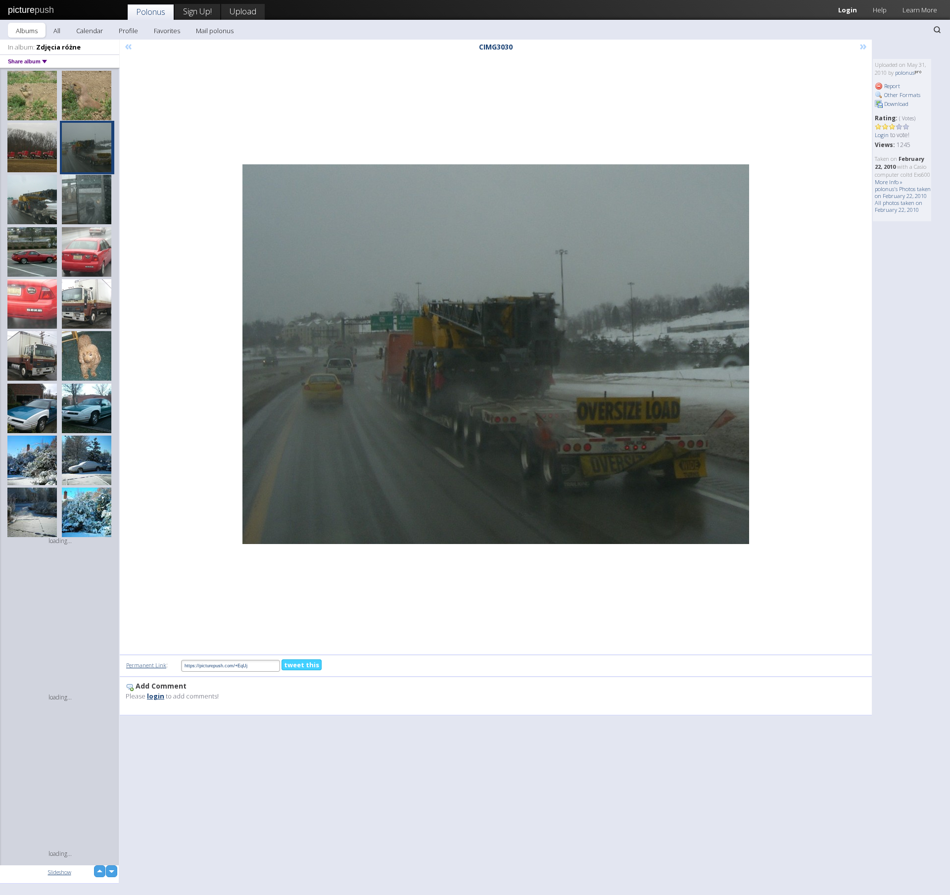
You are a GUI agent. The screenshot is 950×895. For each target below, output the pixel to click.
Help (880, 9)
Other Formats (901, 95)
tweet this (301, 664)
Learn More (919, 9)
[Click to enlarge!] (495, 354)
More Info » (888, 182)
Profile (128, 30)
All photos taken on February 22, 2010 (898, 206)
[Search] (937, 30)
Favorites (167, 30)
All (56, 30)
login (155, 696)
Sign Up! (197, 11)
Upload (243, 11)
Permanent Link (146, 665)
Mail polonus (215, 30)
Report (891, 86)
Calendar (89, 30)
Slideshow (59, 872)
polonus (904, 72)
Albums (27, 30)
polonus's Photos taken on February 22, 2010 (903, 192)
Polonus (150, 11)
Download (895, 103)
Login (847, 9)
